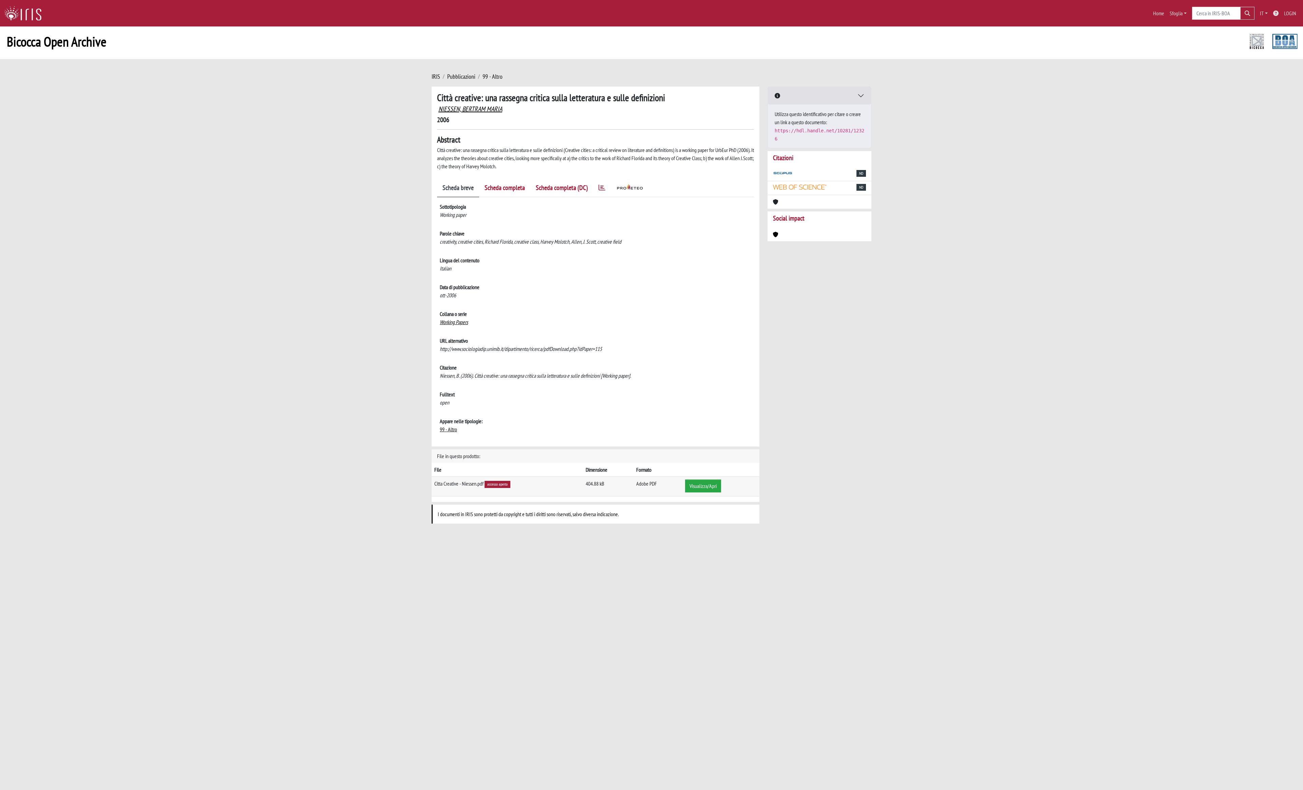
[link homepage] (25, 13)
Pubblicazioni (461, 76)
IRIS (436, 76)
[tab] (602, 189)
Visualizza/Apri (703, 486)
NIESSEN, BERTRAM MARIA (470, 109)
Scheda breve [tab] (458, 187)
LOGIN (1290, 13)
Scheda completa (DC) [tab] (562, 187)
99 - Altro (493, 76)
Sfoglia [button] (1176, 13)
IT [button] (1262, 13)
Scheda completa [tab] (505, 187)
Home (1158, 13)
